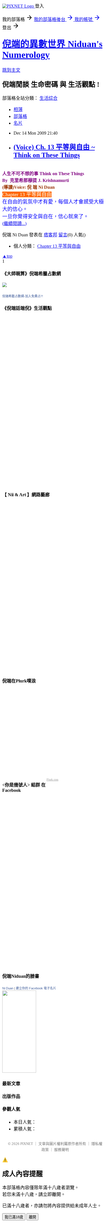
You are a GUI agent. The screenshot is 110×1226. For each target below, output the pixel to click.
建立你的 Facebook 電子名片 (36, 988)
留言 (62, 234)
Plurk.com (52, 779)
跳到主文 (11, 70)
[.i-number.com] (4, 285)
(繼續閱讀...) (14, 223)
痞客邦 (50, 234)
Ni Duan (7, 988)
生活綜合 (48, 98)
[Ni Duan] (19, 1071)
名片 (18, 123)
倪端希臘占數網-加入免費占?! (22, 296)
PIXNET (26, 1144)
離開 (32, 1217)
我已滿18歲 (14, 1217)
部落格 (20, 116)
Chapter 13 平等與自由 (59, 246)
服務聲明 (61, 1149)
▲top (7, 256)
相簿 (18, 109)
